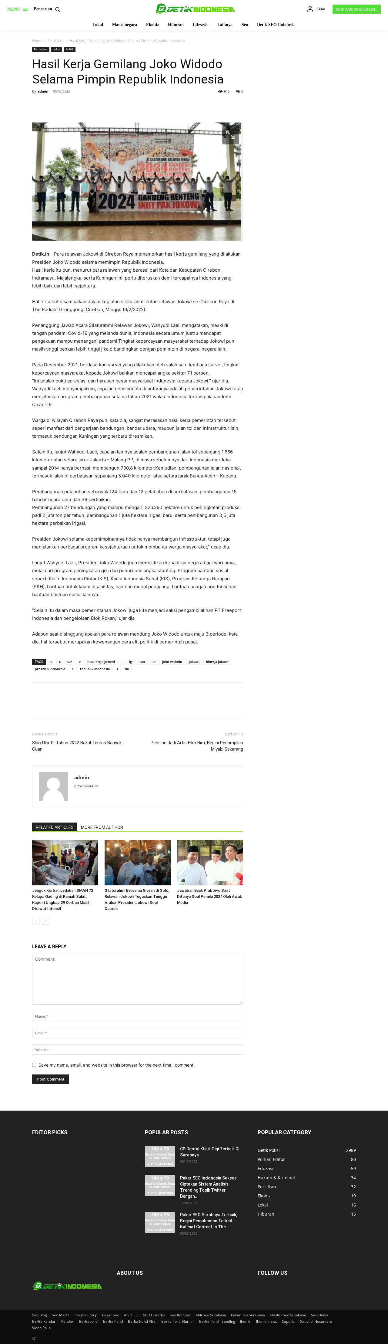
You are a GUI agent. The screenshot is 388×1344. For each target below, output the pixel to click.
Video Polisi (41, 1327)
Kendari (67, 1321)
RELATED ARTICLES (55, 827)
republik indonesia (95, 669)
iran (142, 661)
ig (130, 661)
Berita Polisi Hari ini (177, 1321)
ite (154, 661)
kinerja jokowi (217, 661)
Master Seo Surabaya (288, 1315)
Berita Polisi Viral (142, 1321)
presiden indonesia (50, 669)
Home (37, 40)
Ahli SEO (131, 1315)
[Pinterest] (66, 105)
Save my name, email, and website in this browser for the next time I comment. (116, 1064)
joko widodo (172, 661)
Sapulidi (288, 1321)
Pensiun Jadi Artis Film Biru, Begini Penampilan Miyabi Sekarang (197, 746)
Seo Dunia (319, 1315)
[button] (48, 9)
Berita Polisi (113, 1321)
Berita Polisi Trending (217, 1321)
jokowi (194, 661)
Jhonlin (245, 1321)
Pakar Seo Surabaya (248, 1315)
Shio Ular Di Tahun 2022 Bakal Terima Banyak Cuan (77, 746)
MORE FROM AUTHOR (102, 827)
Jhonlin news (266, 1321)
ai (51, 661)
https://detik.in (86, 786)
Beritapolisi (88, 1321)
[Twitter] (52, 105)
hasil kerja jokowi (101, 661)
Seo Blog (39, 1315)
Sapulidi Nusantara (316, 1321)
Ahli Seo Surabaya (211, 1315)
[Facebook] (38, 105)
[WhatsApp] (80, 105)
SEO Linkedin (154, 1315)
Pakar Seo (110, 1315)
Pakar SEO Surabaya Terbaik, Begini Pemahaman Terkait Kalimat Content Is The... (208, 1220)
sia (127, 669)
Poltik (69, 49)
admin (43, 91)
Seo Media (61, 1315)
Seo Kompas (180, 1315)
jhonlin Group (86, 1315)
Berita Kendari (44, 1321)
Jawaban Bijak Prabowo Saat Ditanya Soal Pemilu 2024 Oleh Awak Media (209, 896)
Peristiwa (56, 40)
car (69, 661)
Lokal (56, 49)
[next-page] (45, 921)
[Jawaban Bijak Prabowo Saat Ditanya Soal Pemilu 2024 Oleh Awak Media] (210, 862)
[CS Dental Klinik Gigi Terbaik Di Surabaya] (160, 1156)
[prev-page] (36, 921)
